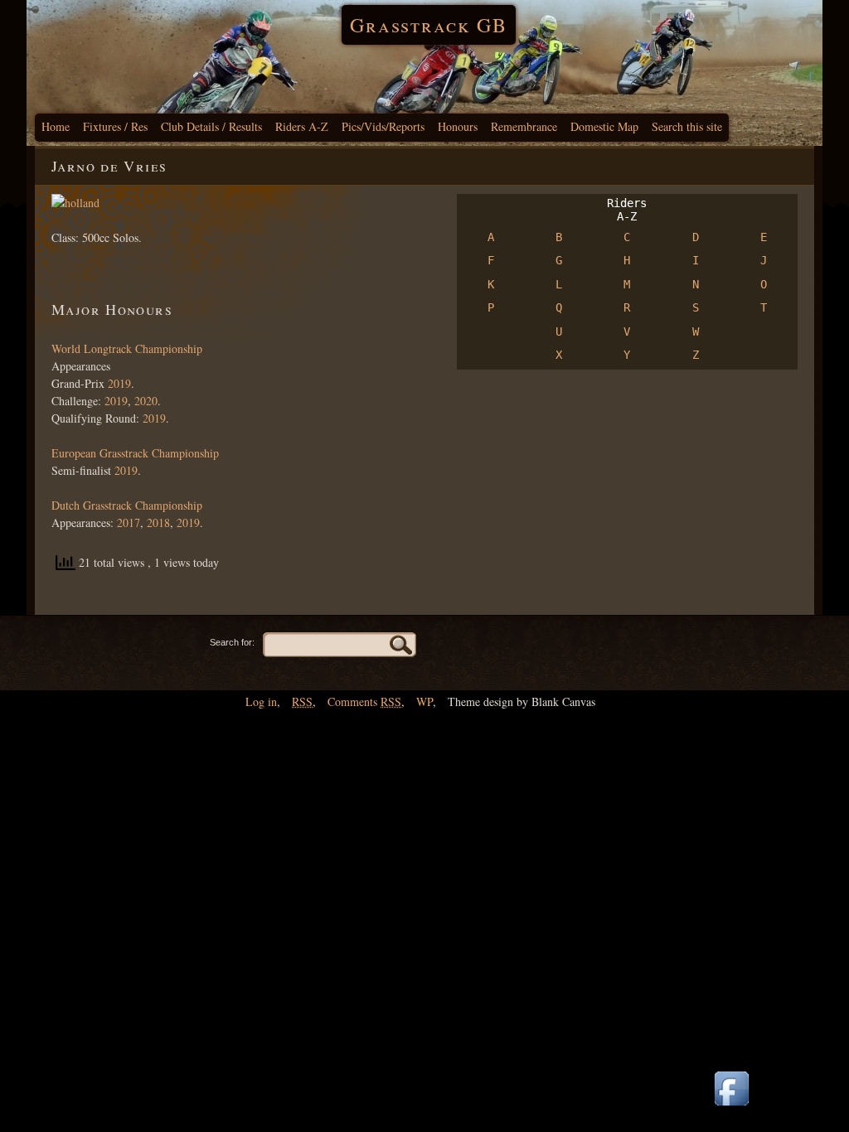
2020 (146, 401)
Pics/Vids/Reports (383, 126)
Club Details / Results (211, 126)
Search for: (232, 642)
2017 (128, 522)
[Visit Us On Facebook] (731, 1107)
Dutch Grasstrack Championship (126, 505)
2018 (158, 522)
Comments (364, 701)
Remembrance (524, 126)
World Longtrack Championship (126, 348)
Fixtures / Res (115, 126)
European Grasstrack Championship (135, 453)
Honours (458, 126)
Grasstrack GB (428, 25)
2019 (117, 383)
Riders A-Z (301, 126)
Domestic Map (604, 126)
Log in (261, 701)
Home (55, 126)
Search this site (687, 126)
